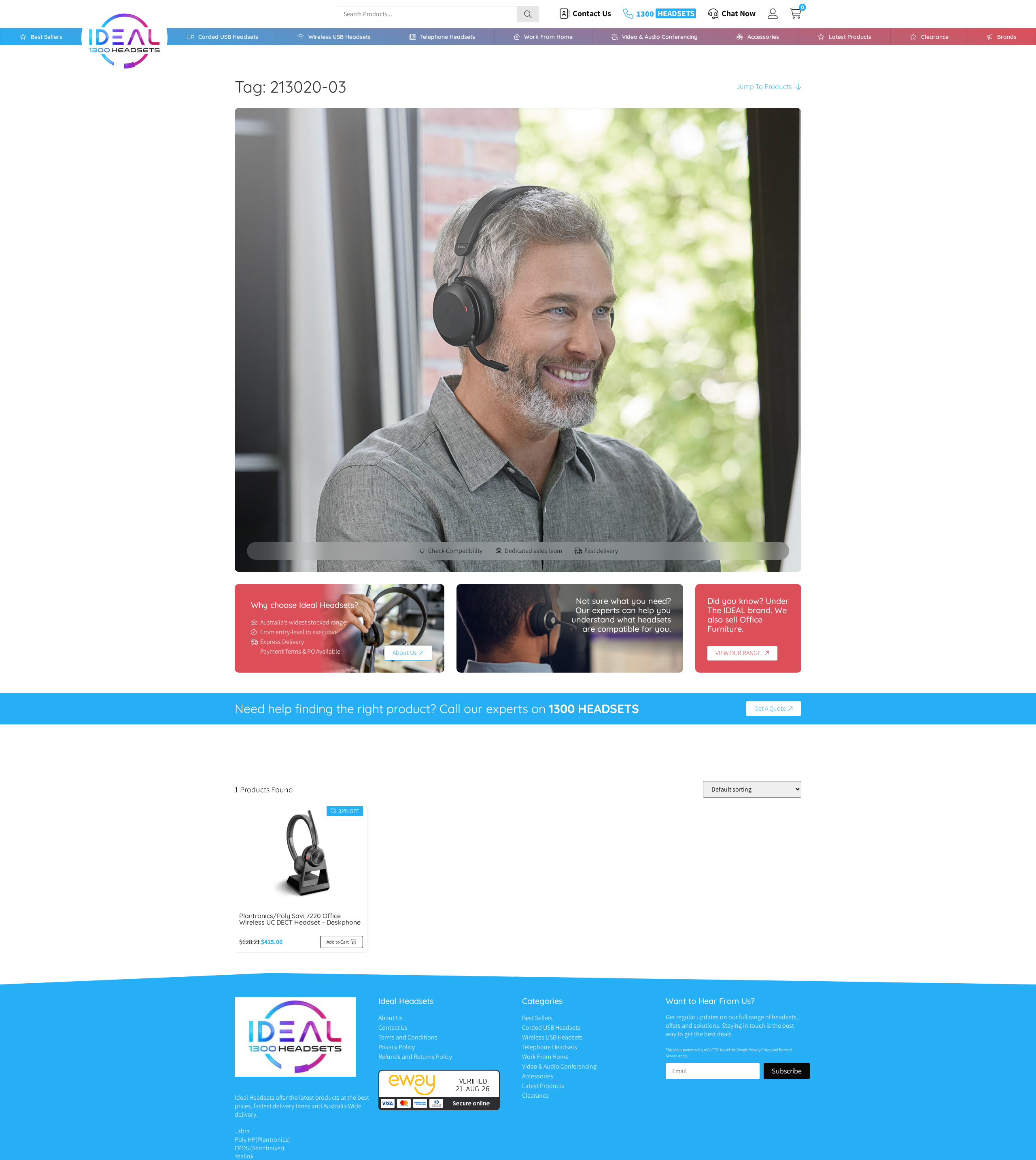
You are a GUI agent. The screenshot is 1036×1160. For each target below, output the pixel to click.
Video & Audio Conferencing (660, 36)
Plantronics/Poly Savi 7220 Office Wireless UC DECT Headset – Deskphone (300, 919)
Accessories (763, 36)
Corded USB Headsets (228, 36)
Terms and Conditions (407, 1037)
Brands (1007, 36)
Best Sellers (46, 36)
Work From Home (548, 36)
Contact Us (393, 1027)
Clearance (935, 36)
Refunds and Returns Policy (415, 1056)
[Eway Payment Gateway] (439, 1108)
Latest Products (850, 36)
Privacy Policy (396, 1047)
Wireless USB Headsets (339, 36)
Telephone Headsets (447, 36)
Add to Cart (338, 942)
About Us (390, 1018)
